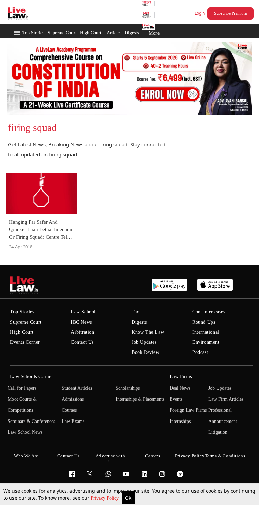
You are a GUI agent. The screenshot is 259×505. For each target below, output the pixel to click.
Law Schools (84, 311)
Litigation (217, 432)
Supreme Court (62, 32)
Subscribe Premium (230, 13)
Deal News (180, 388)
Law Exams (73, 421)
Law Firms (181, 376)
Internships (180, 421)
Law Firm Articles (225, 399)
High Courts (91, 32)
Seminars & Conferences (31, 421)
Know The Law (148, 332)
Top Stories (33, 32)
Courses (69, 410)
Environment (206, 342)
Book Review (146, 352)
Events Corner (25, 342)
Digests (132, 32)
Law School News (25, 432)
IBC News (81, 322)
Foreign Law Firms (188, 410)
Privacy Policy (105, 498)
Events (176, 399)
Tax (135, 311)
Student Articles (77, 388)
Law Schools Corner (31, 376)
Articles (114, 32)
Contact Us (82, 342)
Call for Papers (22, 388)
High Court (22, 332)
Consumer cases (208, 311)
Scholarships (128, 388)
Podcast (200, 352)
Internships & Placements (140, 399)
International (205, 332)
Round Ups (203, 322)
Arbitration (82, 332)
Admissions (73, 399)
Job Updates (144, 342)
